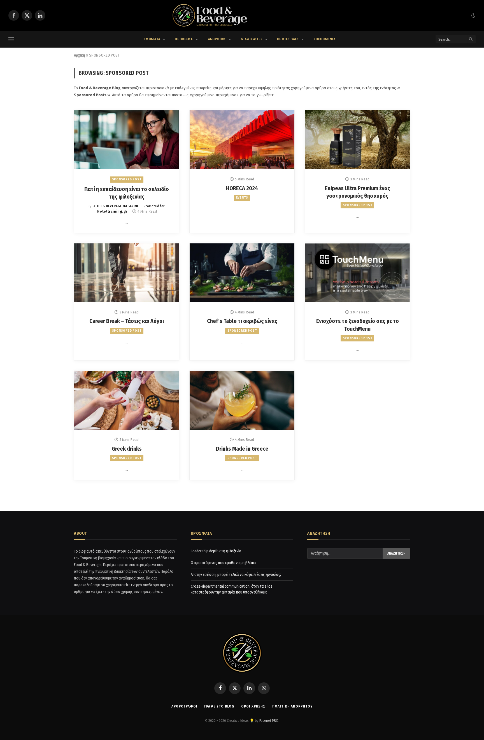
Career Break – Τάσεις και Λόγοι (126, 321)
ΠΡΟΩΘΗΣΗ (184, 39)
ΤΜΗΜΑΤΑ (152, 39)
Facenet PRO (268, 720)
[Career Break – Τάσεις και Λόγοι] (126, 272)
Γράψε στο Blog (219, 706)
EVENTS (242, 197)
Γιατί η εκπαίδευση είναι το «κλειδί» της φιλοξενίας (126, 193)
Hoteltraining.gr (112, 211)
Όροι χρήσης (253, 706)
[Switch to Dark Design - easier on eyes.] (473, 15)
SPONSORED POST (126, 179)
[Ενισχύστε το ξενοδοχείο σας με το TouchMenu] (357, 272)
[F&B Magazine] (242, 15)
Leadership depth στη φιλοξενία (216, 551)
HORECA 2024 (242, 188)
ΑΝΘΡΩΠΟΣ (217, 39)
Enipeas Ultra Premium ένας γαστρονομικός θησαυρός (357, 192)
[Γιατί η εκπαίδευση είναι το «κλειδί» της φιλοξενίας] (126, 139)
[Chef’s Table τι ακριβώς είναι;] (242, 272)
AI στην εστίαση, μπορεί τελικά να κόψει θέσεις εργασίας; (236, 574)
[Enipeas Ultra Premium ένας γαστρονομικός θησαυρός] (357, 139)
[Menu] (11, 39)
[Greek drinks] (126, 400)
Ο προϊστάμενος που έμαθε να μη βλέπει (223, 562)
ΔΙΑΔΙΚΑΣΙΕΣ (251, 39)
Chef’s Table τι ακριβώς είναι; (242, 321)
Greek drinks (127, 448)
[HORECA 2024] (242, 139)
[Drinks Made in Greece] (242, 400)
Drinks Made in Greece (242, 448)
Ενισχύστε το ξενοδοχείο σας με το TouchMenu (357, 325)
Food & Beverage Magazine (115, 206)
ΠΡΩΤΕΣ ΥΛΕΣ (288, 39)
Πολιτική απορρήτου (292, 706)
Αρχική (79, 55)
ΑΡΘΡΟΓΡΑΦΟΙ (184, 706)
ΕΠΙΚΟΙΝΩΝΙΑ (325, 39)
